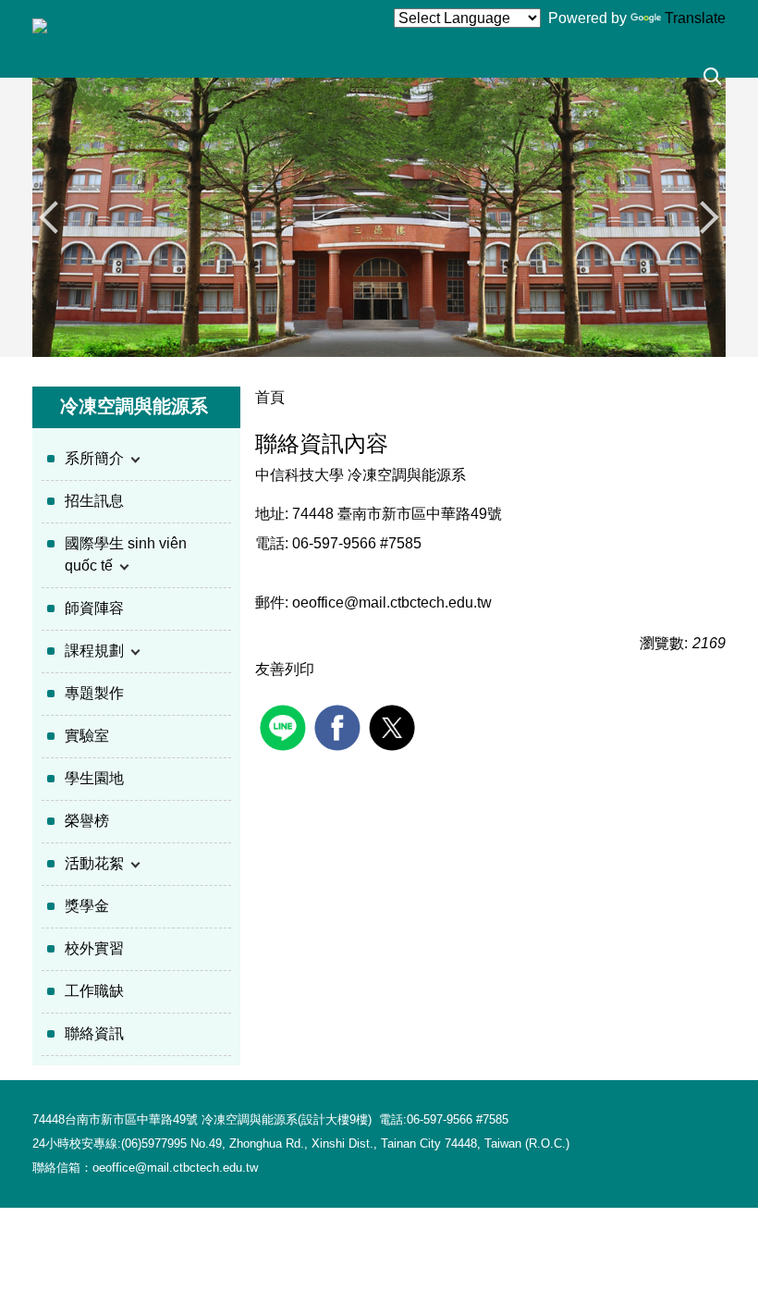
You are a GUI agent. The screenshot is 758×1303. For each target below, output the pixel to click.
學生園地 (94, 778)
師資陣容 (94, 608)
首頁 (270, 397)
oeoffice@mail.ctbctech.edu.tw (392, 602)
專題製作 (94, 693)
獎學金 (87, 906)
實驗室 (87, 736)
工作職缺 (94, 991)
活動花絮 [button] (96, 863)
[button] (713, 79)
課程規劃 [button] (96, 650)
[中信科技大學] (39, 25)
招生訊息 (94, 501)
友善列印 (284, 669)
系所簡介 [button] (96, 458)
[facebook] (339, 725)
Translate (695, 18)
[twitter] (394, 725)
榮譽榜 (87, 821)
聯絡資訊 (94, 1033)
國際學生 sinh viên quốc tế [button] (126, 554)
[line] (285, 725)
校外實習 (94, 948)
